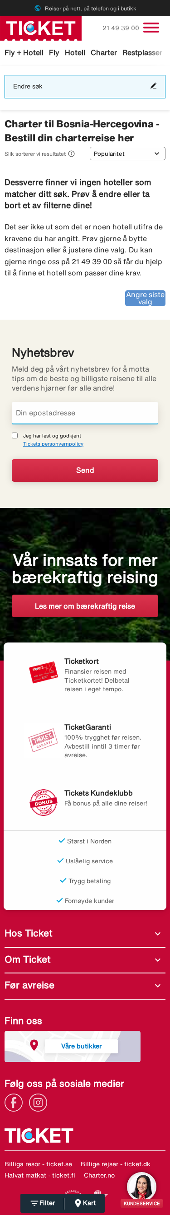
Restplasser (142, 52)
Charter (104, 52)
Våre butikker (81, 1046)
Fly (54, 52)
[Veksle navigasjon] (151, 27)
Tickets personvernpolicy (53, 443)
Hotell (75, 52)
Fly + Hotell (24, 52)
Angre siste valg (145, 298)
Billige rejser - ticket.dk (116, 1164)
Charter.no (99, 1175)
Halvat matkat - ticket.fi (40, 1175)
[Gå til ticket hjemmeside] (41, 27)
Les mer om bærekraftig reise (85, 606)
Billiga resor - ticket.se (38, 1164)
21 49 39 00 (121, 28)
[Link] (16, 1101)
